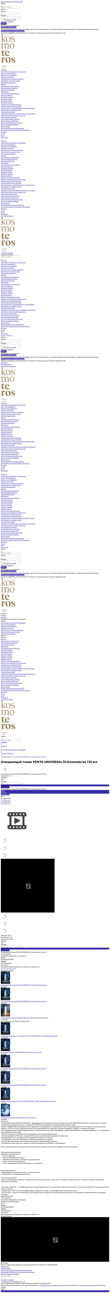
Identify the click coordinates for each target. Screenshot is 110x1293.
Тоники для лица (7, 77)
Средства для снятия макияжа (12, 79)
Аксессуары (5, 126)
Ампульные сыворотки (9, 121)
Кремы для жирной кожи (10, 178)
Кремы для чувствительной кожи (13, 179)
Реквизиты (5, 1267)
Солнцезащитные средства (11, 106)
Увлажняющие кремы (9, 88)
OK (3, 1289)
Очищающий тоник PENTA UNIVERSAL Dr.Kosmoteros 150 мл (24, 1001)
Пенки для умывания (9, 75)
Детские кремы (6, 95)
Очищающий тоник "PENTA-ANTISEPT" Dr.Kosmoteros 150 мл (24, 985)
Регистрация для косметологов (13, 31)
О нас (3, 210)
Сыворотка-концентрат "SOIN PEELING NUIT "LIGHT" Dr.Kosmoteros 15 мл (28, 1101)
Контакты (4, 214)
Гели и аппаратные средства (11, 123)
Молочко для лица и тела (10, 81)
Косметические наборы (10, 125)
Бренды (4, 209)
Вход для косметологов (10, 1274)
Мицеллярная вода (8, 83)
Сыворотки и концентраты (11, 104)
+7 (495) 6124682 (7, 216)
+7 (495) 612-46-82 (7, 1280)
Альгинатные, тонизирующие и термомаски (17, 108)
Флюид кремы (6, 176)
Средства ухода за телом (10, 119)
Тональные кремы (8, 90)
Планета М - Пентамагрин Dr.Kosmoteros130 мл (19, 1117)
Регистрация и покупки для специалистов (16, 1291)
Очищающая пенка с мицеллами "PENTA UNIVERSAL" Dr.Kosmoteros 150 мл (29, 1036)
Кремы (3, 84)
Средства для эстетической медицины (15, 130)
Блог (2, 212)
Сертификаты (6, 1268)
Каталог (4, 141)
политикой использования (49, 1285)
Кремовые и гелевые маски (11, 110)
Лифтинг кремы (7, 103)
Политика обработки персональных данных (17, 1272)
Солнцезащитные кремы (10, 93)
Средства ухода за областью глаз (13, 115)
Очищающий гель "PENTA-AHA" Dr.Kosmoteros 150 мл (21, 1052)
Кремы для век (6, 101)
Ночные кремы (6, 99)
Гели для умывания (8, 73)
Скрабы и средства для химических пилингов (18, 114)
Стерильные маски (8, 112)
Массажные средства (9, 117)
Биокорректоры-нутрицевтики (12, 128)
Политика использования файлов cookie (16, 1270)
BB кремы (4, 92)
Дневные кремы (7, 97)
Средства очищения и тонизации (13, 72)
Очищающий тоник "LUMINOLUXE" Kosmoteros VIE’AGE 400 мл (24, 1018)
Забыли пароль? (7, 21)
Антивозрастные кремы (10, 86)
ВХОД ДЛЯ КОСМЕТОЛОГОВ (12, 2)
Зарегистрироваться (8, 27)
